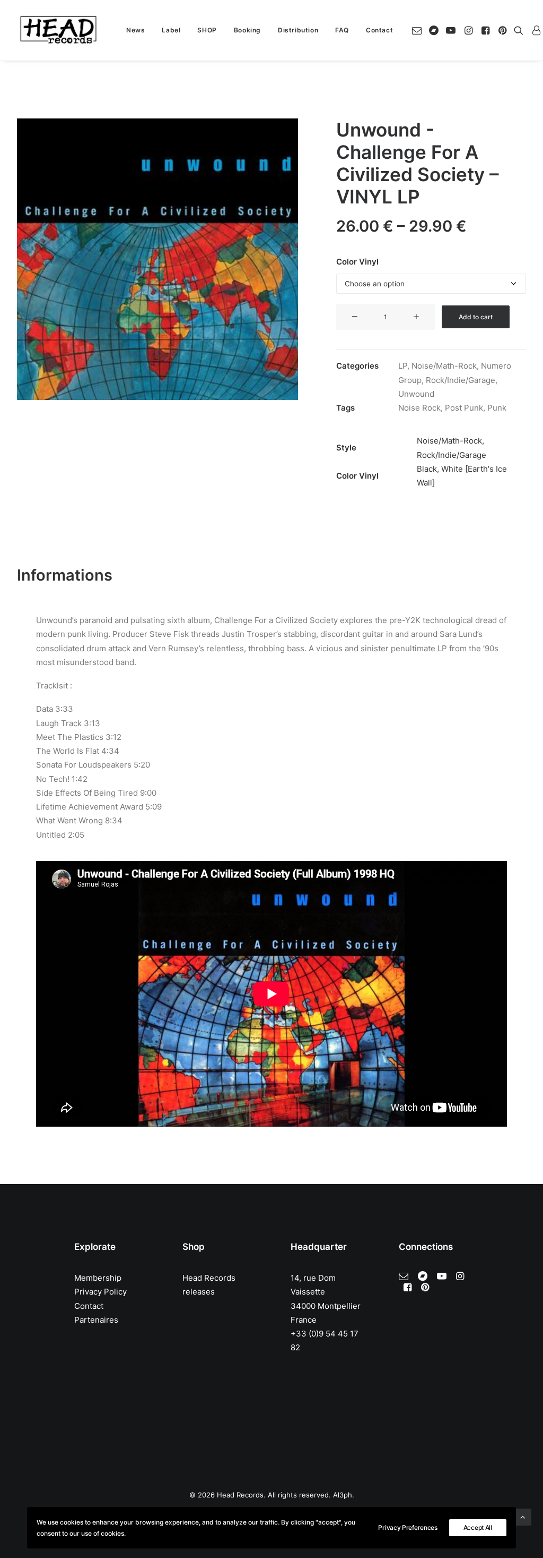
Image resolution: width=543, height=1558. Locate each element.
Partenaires (96, 1320)
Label (171, 30)
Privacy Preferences (407, 1527)
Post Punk (464, 408)
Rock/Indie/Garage (460, 380)
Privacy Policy (100, 1292)
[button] (418, 30)
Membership (97, 1278)
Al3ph (342, 1495)
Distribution (298, 30)
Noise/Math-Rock (444, 366)
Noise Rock (419, 408)
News (135, 30)
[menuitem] (135, 30)
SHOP (206, 30)
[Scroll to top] (522, 1516)
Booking (247, 30)
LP (402, 366)
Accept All (477, 1527)
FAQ (342, 30)
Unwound (416, 394)
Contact (379, 30)
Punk (496, 408)
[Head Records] (58, 30)
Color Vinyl (357, 262)
